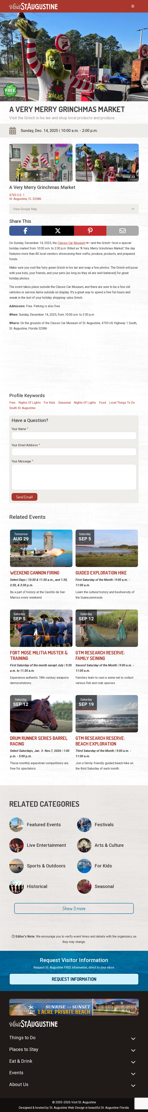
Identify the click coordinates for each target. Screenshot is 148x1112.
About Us (18, 1084)
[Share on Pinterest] (90, 231)
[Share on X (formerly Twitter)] (58, 231)
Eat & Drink (20, 1061)
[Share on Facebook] (25, 231)
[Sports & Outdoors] (40, 866)
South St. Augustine (22, 408)
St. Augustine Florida (115, 1107)
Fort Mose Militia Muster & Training (39, 655)
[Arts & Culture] (108, 845)
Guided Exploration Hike (101, 573)
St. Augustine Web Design (67, 1107)
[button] (74, 908)
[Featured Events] (40, 825)
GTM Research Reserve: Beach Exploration (100, 741)
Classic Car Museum (71, 243)
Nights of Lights (29, 402)
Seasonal (64, 402)
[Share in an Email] (122, 231)
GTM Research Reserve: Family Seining (100, 655)
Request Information (74, 979)
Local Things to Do (122, 402)
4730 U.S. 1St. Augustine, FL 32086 (25, 197)
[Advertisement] (74, 361)
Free (12, 402)
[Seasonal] (108, 886)
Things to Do (22, 1037)
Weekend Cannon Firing (34, 573)
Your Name (19, 429)
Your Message (21, 461)
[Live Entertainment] (40, 845)
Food (102, 402)
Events (16, 1072)
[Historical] (40, 886)
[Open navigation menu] (129, 6)
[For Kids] (108, 866)
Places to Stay (23, 1049)
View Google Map (25, 209)
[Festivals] (108, 825)
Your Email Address (25, 445)
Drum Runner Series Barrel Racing (39, 741)
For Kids (49, 402)
